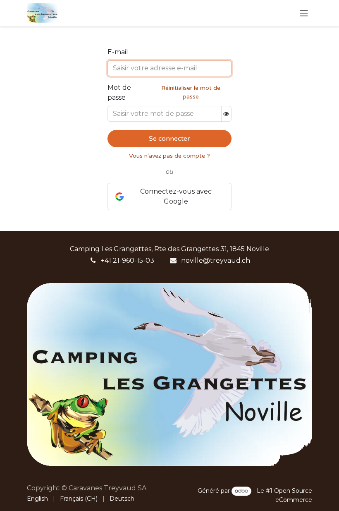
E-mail (117, 52)
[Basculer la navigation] (304, 13)
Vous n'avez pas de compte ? (169, 155)
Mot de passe (119, 92)
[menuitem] (37, 498)
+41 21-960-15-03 (127, 260)
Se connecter (169, 138)
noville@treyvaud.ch (215, 260)
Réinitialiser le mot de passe (190, 92)
